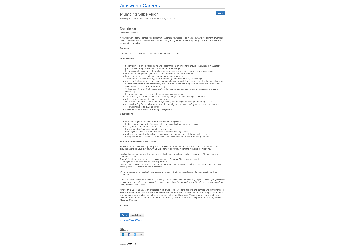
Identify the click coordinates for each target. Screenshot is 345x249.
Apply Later (136, 215)
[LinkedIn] (123, 234)
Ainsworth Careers (140, 5)
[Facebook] (129, 234)
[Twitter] (135, 234)
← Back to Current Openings (132, 220)
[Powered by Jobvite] (128, 244)
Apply (220, 13)
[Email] (141, 234)
